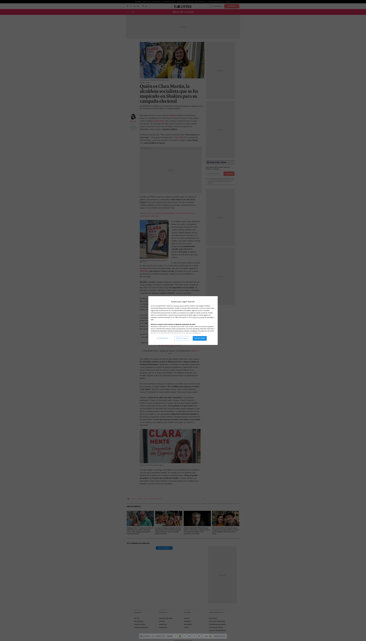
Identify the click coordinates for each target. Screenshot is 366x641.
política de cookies (198, 317)
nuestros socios (179, 306)
